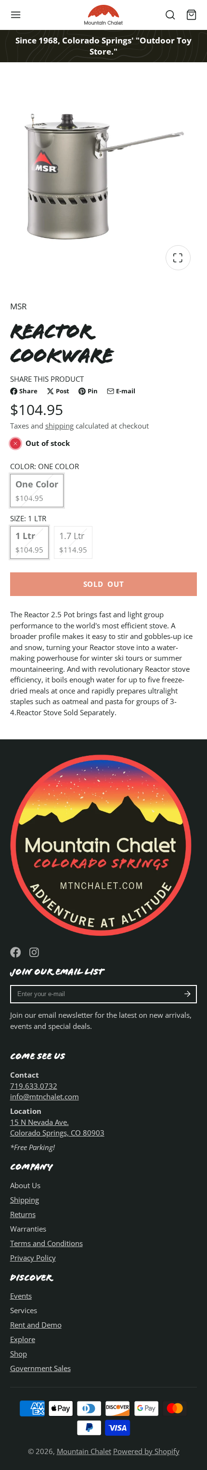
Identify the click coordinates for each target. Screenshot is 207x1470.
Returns (23, 1214)
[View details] (103, 843)
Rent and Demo (36, 1325)
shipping (59, 425)
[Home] (103, 15)
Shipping (24, 1200)
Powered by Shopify (146, 1451)
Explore (22, 1339)
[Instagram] (34, 952)
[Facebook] (15, 952)
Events (21, 1296)
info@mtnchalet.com (44, 1096)
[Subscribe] (187, 994)
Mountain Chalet (84, 1451)
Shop (18, 1354)
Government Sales (40, 1368)
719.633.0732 (33, 1086)
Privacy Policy (33, 1257)
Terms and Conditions (46, 1243)
